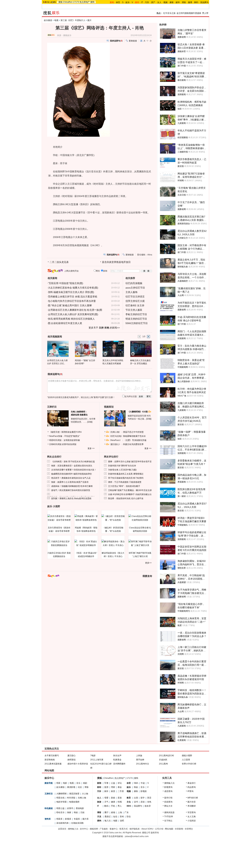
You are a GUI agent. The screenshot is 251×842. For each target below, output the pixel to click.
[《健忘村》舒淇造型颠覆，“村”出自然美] (113, 518)
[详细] (89, 422)
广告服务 (104, 829)
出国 (136, 798)
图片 (89, 20)
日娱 (82, 812)
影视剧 (144, 791)
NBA (136, 783)
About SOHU (147, 829)
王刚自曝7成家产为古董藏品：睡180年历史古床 (130, 490)
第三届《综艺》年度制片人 (73, 20)
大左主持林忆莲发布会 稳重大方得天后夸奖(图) (73, 287)
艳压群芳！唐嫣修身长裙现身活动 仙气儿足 (71, 478)
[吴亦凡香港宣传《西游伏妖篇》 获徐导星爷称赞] (59, 518)
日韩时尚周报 (55, 444)
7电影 (93, 755)
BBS (196, 2)
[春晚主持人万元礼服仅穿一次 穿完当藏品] (140, 349)
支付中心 (84, 829)
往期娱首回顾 (77, 823)
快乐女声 (117, 755)
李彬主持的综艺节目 (136, 314)
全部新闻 (179, 829)
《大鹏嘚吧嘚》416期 (138, 411)
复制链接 (133, 41)
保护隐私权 (134, 829)
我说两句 (204, 2)
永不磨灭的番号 (52, 755)
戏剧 (85, 783)
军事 (106, 783)
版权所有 (155, 832)
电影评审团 (61, 802)
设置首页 (62, 829)
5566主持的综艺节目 (137, 323)
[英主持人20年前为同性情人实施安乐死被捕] (113, 349)
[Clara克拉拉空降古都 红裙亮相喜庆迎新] (140, 518)
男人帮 (205, 13)
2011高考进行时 (166, 755)
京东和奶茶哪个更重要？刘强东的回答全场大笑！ (73, 470)
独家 (69, 812)
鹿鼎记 (107, 816)
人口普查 (186, 759)
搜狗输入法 (169, 783)
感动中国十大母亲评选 (77, 764)
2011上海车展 (96, 759)
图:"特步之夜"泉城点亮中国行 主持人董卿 (70, 305)
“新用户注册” (99, 397)
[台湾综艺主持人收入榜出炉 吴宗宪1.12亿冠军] (57, 349)
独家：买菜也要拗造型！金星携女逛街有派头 (71, 465)
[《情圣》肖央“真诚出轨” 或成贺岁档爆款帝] (86, 543)
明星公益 (60, 808)
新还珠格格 (50, 759)
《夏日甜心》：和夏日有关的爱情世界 (126, 444)
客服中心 (114, 829)
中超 (143, 783)
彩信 (129, 816)
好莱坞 (70, 808)
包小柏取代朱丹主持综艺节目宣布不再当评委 (72, 301)
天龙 (99, 816)
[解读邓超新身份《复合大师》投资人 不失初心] (113, 543)
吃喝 (120, 802)
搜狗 (92, 2)
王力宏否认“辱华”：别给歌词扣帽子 (124, 486)
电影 (65, 783)
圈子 (106, 812)
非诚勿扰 (163, 759)
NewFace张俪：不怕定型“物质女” (64, 436)
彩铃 (122, 816)
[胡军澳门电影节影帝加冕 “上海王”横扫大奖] (140, 543)
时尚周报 (71, 798)
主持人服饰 (131, 292)
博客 (184, 2)
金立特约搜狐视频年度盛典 (189, 13)
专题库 (77, 819)
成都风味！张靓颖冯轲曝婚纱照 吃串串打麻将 (72, 486)
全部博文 (189, 829)
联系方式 (124, 829)
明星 (58, 783)
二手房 (121, 791)
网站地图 (169, 829)
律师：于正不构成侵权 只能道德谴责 (124, 482)
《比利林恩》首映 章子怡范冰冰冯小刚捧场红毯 (73, 461)
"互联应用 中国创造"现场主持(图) (65, 283)
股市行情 (168, 798)
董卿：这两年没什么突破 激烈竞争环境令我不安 (130, 461)
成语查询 (168, 791)
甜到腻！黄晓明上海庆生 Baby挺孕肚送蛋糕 (71, 498)
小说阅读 (191, 820)
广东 (126, 812)
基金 (120, 787)
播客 (172, 2)
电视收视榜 (74, 802)
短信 (115, 816)
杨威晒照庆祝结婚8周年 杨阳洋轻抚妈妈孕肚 (71, 474)
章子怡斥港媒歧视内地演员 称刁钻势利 (125, 478)
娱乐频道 (48, 20)
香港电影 (80, 808)
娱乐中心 (49, 778)
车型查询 (191, 812)
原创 (143, 802)
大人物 (85, 793)
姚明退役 (71, 759)
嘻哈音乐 (60, 812)
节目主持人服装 (134, 310)
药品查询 (191, 787)
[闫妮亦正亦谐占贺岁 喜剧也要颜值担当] (59, 543)
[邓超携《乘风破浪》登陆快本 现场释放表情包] (86, 518)
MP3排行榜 (192, 798)
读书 (136, 802)
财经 (99, 787)
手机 (113, 806)
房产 (153, 2)
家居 (113, 791)
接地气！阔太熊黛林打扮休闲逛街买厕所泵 (70, 490)
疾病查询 (168, 802)
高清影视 (71, 787)
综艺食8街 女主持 (135, 305)
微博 (190, 2)
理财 (113, 787)
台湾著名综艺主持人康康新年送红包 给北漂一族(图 (75, 310)
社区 (80, 787)
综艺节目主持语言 (135, 296)
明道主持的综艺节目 (136, 318)
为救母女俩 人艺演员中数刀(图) (122, 470)
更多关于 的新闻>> (104, 327)
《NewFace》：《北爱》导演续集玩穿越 (127, 440)
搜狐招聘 (94, 829)
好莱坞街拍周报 (69, 444)
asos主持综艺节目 (135, 287)
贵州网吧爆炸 (119, 764)
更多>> (148, 563)
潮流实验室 (74, 793)
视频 (165, 2)
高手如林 (140, 759)
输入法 (107, 820)
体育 (118, 2)
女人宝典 (191, 816)
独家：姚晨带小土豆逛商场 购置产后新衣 (70, 482)
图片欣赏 (191, 802)
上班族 (139, 755)
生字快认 (168, 820)
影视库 (68, 819)
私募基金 (117, 759)
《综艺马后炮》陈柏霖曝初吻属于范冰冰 (127, 436)
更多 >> (91, 448)
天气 (106, 802)
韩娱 (76, 812)
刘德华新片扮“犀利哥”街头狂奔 (122, 465)
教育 (129, 798)
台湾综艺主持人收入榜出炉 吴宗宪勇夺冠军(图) (73, 314)
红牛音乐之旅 (169, 13)
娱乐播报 (60, 787)
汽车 (147, 2)
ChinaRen (68, 2)
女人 (159, 2)
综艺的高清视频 (134, 283)
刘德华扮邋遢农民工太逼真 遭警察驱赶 (125, 474)
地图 (115, 820)
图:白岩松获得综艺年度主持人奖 (65, 323)
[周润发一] (85, 349)
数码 (106, 806)
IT (142, 2)
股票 (106, 787)
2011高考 (163, 764)
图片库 (85, 819)
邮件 (178, 2)
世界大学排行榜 (189, 764)
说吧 (122, 820)
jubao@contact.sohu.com (137, 836)
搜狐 (60, 2)
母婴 (106, 798)
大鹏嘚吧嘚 (61, 793)
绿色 (149, 802)
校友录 (148, 806)
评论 (120, 783)
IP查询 (190, 791)
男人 (120, 806)
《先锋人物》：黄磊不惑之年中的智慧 (126, 432)
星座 (120, 798)
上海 (120, 812)
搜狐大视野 (187, 755)
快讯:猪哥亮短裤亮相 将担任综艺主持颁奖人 (71, 318)
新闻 (99, 783)
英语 (149, 798)
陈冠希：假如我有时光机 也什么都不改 (125, 498)
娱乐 (128, 2)
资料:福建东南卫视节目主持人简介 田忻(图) (71, 292)
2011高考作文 (142, 764)
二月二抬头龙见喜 (59, 262)
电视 (56, 20)
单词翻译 (191, 806)
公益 (113, 783)
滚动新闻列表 (62, 823)
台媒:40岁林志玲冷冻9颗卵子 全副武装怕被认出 (130, 494)
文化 (129, 802)
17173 (76, 2)
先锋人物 (82, 798)
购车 (106, 791)
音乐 (78, 783)
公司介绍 (159, 829)
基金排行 (191, 783)
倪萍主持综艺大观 (135, 301)
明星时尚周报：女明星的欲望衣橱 (64, 440)
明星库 (59, 819)
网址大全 (168, 806)
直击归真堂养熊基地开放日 (116, 262)
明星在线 (60, 798)
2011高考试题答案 (53, 764)
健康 (113, 802)
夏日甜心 (71, 755)
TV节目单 (168, 816)
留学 (143, 798)
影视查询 (168, 787)
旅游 (99, 802)
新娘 (113, 798)
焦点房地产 (85, 2)
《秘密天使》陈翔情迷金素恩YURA (65, 432)
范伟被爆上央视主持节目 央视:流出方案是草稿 (72, 296)
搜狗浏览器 (169, 812)
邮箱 (113, 812)
